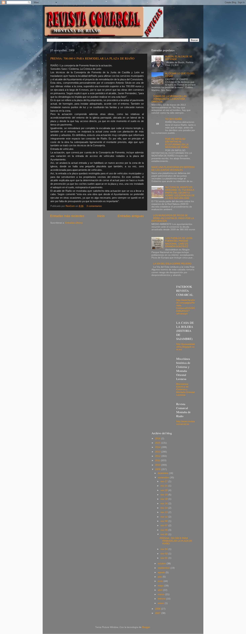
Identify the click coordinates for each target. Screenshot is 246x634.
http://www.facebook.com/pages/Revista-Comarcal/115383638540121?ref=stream (185, 307)
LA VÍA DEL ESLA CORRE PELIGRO (172, 263)
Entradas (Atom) (74, 223)
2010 (158, 465)
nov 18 (164, 499)
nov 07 (164, 525)
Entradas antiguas (131, 216)
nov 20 (164, 490)
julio (160, 577)
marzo (161, 594)
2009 (158, 469)
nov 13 (164, 512)
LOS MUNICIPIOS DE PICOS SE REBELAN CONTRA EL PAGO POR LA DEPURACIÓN (172, 218)
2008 (158, 609)
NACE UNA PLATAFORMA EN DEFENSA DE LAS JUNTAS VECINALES (172, 168)
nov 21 (164, 486)
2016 (158, 438)
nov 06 (164, 530)
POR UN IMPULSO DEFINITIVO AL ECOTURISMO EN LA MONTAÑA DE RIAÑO (176, 143)
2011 (158, 460)
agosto (162, 572)
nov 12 (164, 517)
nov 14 (164, 508)
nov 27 (164, 481)
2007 (158, 613)
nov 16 (164, 503)
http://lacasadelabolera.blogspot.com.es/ (185, 347)
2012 (158, 456)
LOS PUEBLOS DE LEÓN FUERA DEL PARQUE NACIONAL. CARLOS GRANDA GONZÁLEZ (178, 242)
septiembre (164, 568)
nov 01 (164, 558)
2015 (158, 443)
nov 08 (164, 521)
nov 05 (164, 534)
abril (160, 590)
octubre (162, 563)
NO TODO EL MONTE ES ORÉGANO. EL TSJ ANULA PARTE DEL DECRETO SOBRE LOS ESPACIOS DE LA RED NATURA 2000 (180, 192)
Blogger (146, 627)
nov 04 (164, 549)
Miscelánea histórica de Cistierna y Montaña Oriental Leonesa (185, 389)
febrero (162, 598)
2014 (158, 447)
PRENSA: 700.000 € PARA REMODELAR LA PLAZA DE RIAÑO (92, 58)
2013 (158, 451)
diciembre (163, 473)
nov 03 (164, 553)
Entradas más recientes (67, 216)
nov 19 (164, 494)
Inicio (101, 216)
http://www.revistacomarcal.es (185, 422)
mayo (161, 585)
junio (160, 581)
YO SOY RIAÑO (173, 119)
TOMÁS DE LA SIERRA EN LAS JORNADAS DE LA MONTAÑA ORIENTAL (169, 99)
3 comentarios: (95, 206)
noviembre (164, 477)
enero (161, 603)
